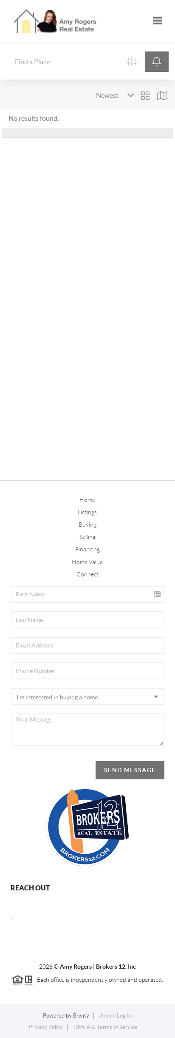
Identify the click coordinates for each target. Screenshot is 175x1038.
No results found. (33, 118)
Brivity (81, 1015)
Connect (87, 574)
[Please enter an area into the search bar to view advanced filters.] (132, 62)
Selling (87, 536)
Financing (87, 549)
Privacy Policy (46, 1027)
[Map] (162, 96)
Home (87, 499)
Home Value (87, 562)
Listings (87, 512)
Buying (87, 524)
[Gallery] (145, 96)
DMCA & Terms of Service (105, 1027)
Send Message (130, 770)
